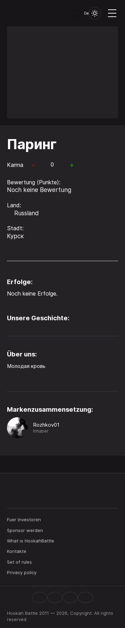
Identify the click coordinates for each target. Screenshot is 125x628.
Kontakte (16, 551)
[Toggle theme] (95, 13)
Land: (14, 205)
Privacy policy (21, 572)
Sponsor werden (25, 530)
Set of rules (19, 562)
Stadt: (15, 228)
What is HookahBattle (30, 541)
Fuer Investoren (24, 519)
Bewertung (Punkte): (33, 182)
